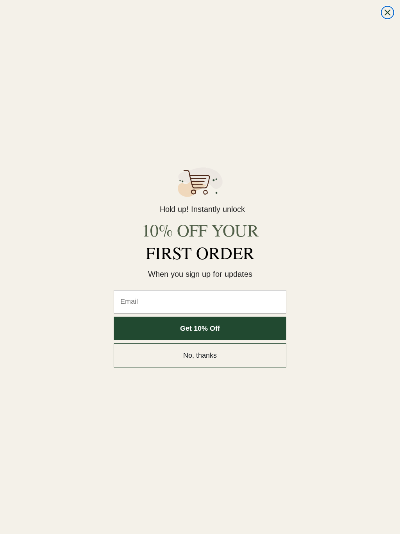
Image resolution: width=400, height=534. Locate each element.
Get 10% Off (200, 328)
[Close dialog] (387, 12)
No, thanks (200, 355)
